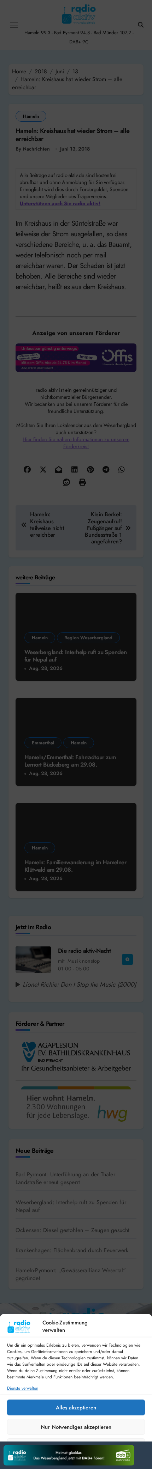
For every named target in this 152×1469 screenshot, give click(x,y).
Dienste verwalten (22, 1388)
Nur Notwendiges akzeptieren (76, 1427)
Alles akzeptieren (76, 1408)
